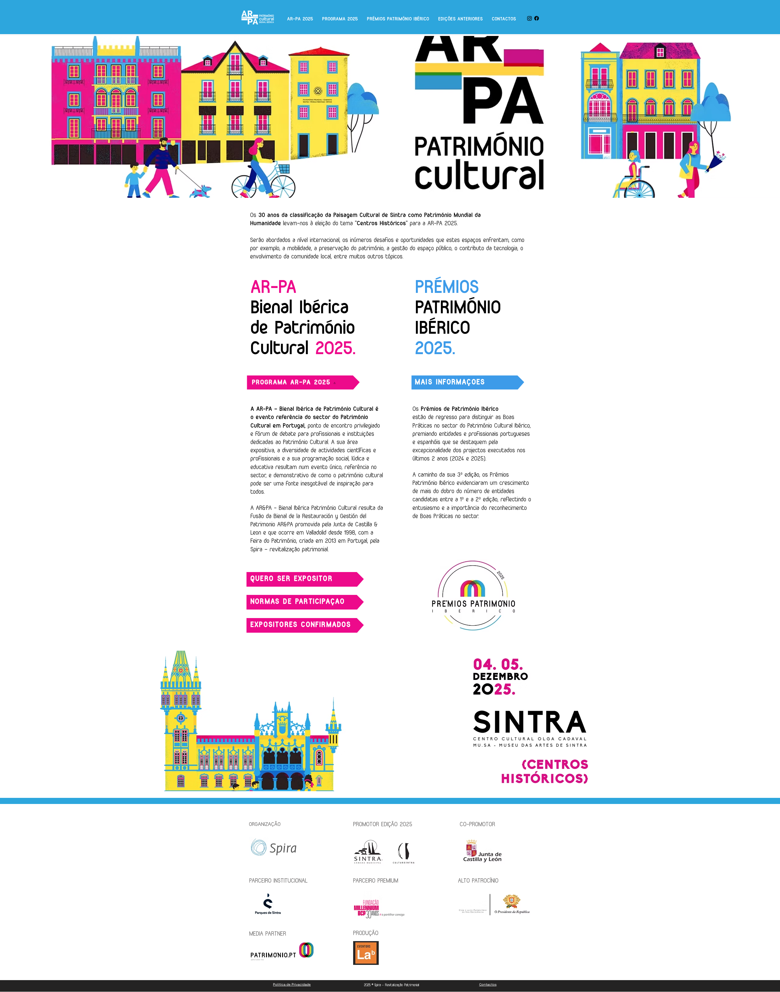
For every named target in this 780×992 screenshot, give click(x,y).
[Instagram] (529, 18)
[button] (295, 579)
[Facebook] (537, 18)
